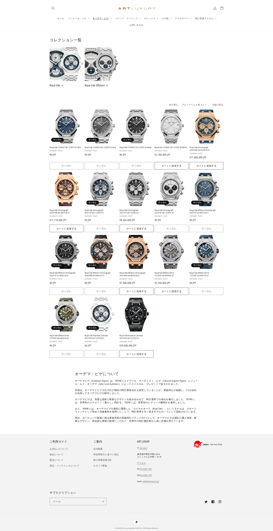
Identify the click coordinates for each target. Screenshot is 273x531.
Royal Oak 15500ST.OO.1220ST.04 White (171, 147)
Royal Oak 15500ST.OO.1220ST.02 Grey (100, 147)
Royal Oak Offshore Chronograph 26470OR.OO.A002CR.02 (133, 274)
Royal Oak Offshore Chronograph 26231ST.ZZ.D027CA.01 (202, 211)
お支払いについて (59, 448)
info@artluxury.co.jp (151, 481)
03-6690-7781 (146, 469)
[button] (53, 8)
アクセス (141, 463)
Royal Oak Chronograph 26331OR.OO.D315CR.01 (200, 148)
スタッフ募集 (100, 465)
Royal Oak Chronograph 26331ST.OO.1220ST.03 (164, 211)
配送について (57, 459)
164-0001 (143, 448)
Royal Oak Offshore (95, 85)
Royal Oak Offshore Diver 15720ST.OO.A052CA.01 (59, 337)
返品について (57, 454)
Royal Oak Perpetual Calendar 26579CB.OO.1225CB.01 (96, 337)
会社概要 (98, 448)
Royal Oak (55, 85)
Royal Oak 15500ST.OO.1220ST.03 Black (136, 147)
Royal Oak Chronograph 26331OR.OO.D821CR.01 (60, 211)
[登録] (102, 501)
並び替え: (174, 104)
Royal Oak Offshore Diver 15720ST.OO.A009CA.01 (164, 274)
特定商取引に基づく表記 (106, 454)
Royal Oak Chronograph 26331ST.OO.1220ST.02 (129, 211)
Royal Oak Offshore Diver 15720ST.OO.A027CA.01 (199, 274)
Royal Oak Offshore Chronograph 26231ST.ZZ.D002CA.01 (63, 274)
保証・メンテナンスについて (65, 465)
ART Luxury (124, 528)
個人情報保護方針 (102, 459)
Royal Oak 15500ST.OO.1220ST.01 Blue (65, 147)
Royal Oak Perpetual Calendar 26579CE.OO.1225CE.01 (131, 337)
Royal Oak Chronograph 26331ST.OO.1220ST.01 (94, 211)
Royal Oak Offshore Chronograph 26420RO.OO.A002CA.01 (98, 274)
